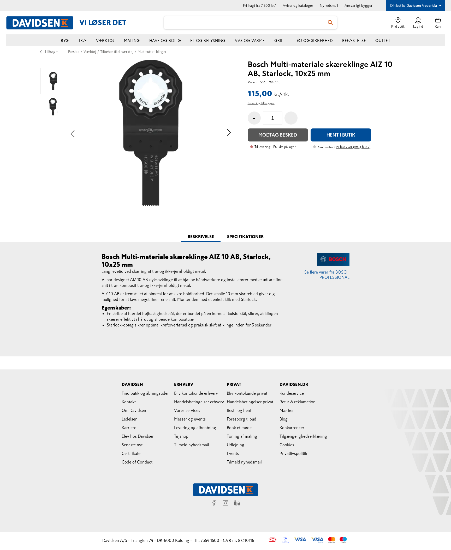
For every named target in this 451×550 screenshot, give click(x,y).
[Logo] (42, 23)
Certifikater (132, 453)
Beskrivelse (201, 236)
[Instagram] (225, 503)
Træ (82, 40)
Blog (284, 419)
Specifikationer (245, 236)
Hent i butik (341, 135)
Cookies (287, 445)
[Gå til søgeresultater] (330, 22)
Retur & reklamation (298, 402)
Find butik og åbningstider (145, 393)
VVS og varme (250, 40)
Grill (280, 40)
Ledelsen (130, 419)
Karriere (129, 427)
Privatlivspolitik (293, 453)
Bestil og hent (239, 410)
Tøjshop (181, 436)
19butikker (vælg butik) (353, 147)
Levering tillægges (261, 103)
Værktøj (105, 40)
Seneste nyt (132, 445)
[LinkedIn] (237, 503)
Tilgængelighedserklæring (303, 436)
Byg (65, 40)
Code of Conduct (137, 462)
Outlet (382, 40)
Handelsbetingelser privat (250, 402)
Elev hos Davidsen (138, 436)
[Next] (228, 133)
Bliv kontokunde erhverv (196, 393)
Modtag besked (277, 135)
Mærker (287, 410)
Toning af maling (242, 436)
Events (233, 453)
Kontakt (129, 402)
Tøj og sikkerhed (314, 40)
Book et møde (239, 427)
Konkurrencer (292, 427)
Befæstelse (354, 40)
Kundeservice (292, 393)
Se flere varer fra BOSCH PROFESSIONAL (326, 274)
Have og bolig (165, 40)
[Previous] (72, 133)
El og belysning (207, 40)
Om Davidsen (134, 410)
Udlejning (235, 445)
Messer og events (190, 419)
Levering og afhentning (195, 427)
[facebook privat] (214, 503)
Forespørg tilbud (241, 419)
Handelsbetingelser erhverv (199, 402)
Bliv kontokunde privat (247, 393)
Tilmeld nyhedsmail (191, 445)
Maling (132, 40)
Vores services (187, 410)
